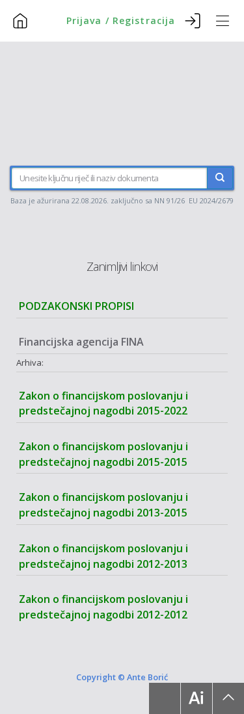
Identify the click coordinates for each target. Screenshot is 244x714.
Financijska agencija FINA (81, 342)
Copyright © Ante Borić (122, 677)
